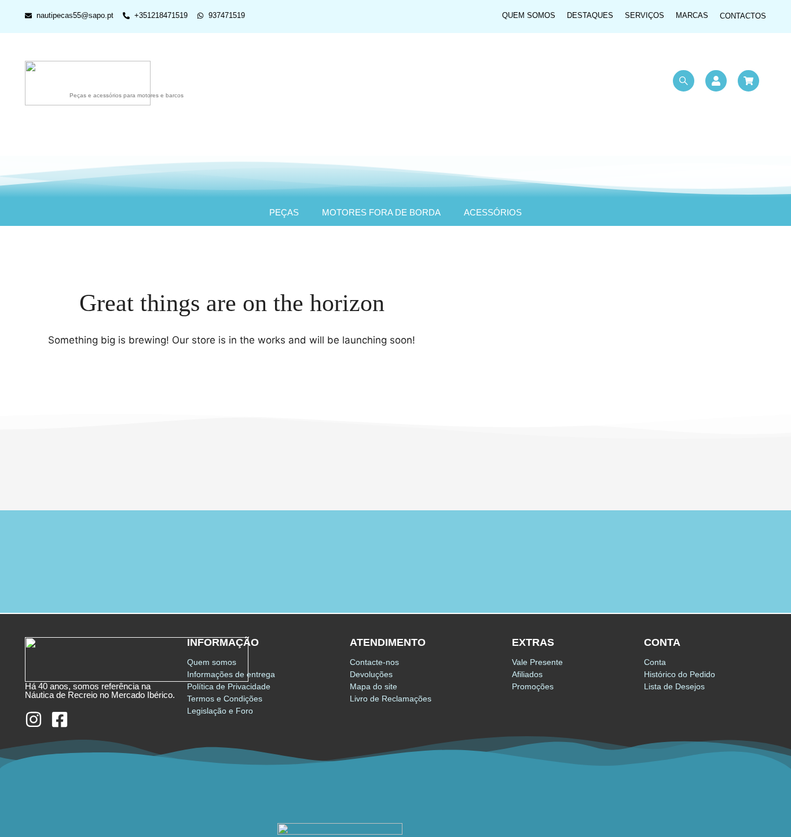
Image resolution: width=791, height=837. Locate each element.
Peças (284, 212)
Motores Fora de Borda (381, 212)
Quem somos (528, 15)
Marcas (692, 15)
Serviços (644, 15)
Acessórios (493, 212)
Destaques (590, 15)
